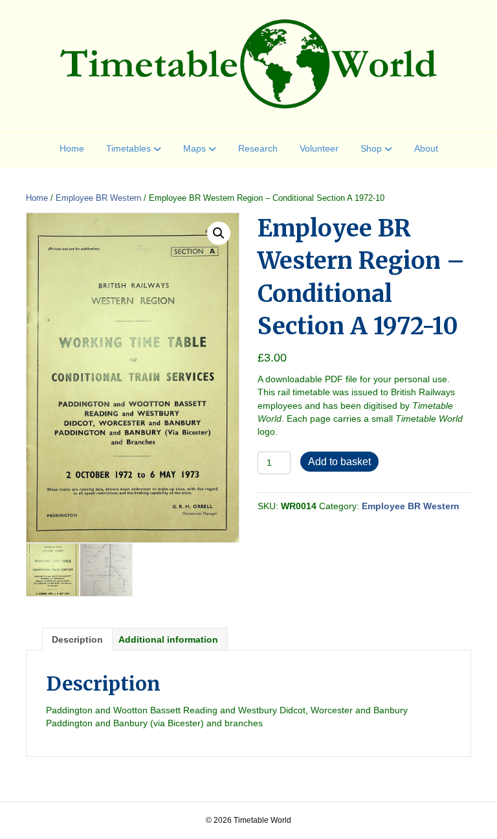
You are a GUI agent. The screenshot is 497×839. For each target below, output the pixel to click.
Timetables (128, 148)
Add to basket (339, 461)
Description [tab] (77, 639)
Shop (371, 148)
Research (258, 148)
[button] (218, 233)
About (426, 148)
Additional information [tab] (168, 639)
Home (72, 148)
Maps (194, 148)
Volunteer (319, 148)
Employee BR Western (98, 198)
